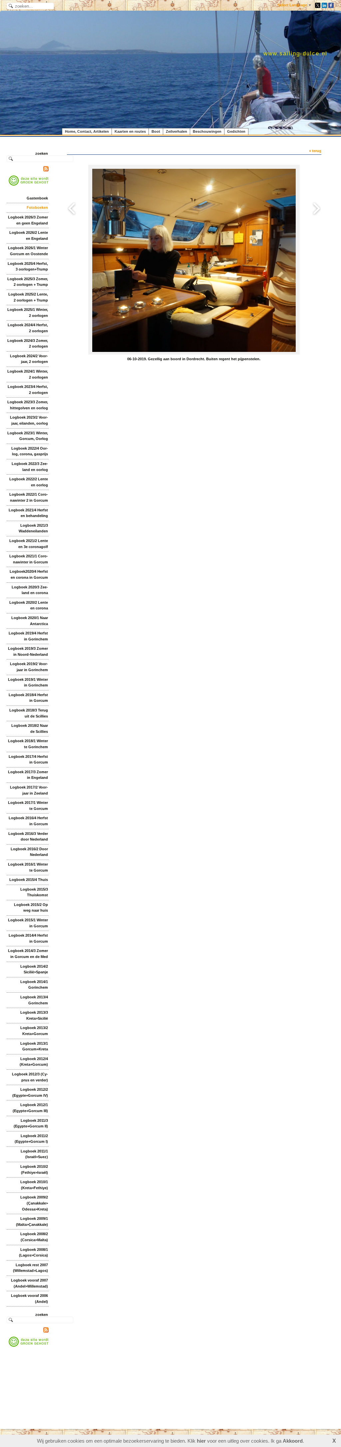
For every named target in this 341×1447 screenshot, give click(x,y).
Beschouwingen (207, 131)
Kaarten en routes (130, 131)
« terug (315, 151)
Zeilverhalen (176, 131)
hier (201, 1441)
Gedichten (236, 131)
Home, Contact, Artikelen (87, 131)
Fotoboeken (37, 207)
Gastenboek (37, 198)
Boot (156, 131)
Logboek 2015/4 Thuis (28, 880)
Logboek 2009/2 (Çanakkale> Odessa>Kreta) (34, 1203)
